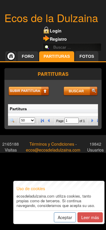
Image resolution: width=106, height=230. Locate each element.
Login (56, 31)
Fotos (87, 56)
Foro (28, 56)
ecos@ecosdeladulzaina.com (53, 150)
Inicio (10, 56)
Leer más (90, 217)
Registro (58, 39)
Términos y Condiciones (51, 144)
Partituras (57, 56)
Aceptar (65, 217)
